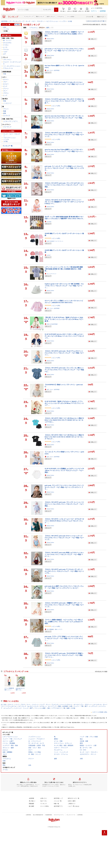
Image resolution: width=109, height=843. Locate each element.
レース (5, 47)
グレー (5, 91)
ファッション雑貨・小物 (42, 708)
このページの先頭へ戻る (99, 712)
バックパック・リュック (21, 708)
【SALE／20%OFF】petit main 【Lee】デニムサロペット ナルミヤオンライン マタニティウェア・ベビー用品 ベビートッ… (64, 353)
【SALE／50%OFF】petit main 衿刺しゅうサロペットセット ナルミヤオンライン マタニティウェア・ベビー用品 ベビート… (64, 554)
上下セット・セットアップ (48, 706)
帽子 (31, 708)
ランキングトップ (28, 16)
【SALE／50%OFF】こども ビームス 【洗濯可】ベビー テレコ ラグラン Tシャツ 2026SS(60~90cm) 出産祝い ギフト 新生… (64, 33)
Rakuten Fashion (50, 38)
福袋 (68, 708)
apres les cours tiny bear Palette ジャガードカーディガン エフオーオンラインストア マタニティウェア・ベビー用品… (64, 117)
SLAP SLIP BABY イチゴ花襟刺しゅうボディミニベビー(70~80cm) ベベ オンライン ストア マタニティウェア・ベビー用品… (64, 470)
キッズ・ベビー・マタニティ (35, 21)
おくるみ (3, 704)
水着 (70, 706)
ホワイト (6, 79)
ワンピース (55, 704)
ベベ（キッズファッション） (12, 66)
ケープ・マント (45, 704)
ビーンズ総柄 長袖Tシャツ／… (9, 689)
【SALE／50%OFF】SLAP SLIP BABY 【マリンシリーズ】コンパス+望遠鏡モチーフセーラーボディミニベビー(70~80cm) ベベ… (64, 201)
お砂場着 (65, 706)
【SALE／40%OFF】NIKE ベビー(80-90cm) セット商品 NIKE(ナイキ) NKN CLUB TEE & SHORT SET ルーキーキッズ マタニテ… (64, 437)
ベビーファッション (52, 21)
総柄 (4, 113)
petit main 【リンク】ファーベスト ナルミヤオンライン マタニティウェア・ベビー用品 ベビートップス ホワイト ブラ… (64, 487)
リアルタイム (60, 16)
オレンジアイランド (51, 273)
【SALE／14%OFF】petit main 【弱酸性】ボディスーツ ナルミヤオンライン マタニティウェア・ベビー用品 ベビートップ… (64, 604)
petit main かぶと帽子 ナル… (20, 689)
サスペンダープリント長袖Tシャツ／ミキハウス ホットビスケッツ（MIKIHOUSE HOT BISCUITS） (64, 301)
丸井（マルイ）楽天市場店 (53, 70)
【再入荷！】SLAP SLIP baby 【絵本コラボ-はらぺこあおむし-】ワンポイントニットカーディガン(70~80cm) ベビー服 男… (64, 319)
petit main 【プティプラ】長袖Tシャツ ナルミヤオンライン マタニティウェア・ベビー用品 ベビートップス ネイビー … (64, 638)
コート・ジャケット (32, 704)
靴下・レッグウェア (91, 706)
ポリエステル (7, 43)
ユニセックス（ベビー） (10, 121)
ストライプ (6, 115)
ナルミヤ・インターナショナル (12, 63)
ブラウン (6, 93)
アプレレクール (8, 68)
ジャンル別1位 (70, 16)
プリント (6, 109)
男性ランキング (40, 16)
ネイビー (6, 84)
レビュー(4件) (56, 238)
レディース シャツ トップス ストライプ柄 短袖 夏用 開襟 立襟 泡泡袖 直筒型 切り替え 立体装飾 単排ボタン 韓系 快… (64, 269)
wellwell (48, 255)
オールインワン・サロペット (83, 704)
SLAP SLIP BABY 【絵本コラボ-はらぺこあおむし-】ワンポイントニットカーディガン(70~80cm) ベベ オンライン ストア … (64, 403)
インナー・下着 (78, 706)
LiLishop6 (49, 221)
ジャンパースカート (66, 704)
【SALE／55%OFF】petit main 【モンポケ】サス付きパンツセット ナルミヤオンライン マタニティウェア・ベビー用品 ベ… (64, 101)
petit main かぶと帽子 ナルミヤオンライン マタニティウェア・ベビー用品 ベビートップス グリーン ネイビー (64, 587)
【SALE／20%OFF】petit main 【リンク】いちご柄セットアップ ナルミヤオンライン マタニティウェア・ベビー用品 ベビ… (64, 369)
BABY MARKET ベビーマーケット (55, 241)
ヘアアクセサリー (56, 708)
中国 (4, 74)
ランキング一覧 (7, 146)
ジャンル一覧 (89, 16)
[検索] (56, 10)
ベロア (5, 52)
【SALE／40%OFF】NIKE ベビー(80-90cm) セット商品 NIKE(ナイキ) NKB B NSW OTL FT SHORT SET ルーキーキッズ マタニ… (64, 420)
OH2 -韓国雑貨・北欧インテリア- (54, 629)
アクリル (6, 49)
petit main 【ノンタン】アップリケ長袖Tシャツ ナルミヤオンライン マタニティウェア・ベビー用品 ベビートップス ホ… (64, 168)
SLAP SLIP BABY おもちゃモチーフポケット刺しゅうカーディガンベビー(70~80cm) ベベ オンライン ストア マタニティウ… (64, 336)
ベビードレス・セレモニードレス (28, 706)
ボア (4, 54)
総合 (4, 27)
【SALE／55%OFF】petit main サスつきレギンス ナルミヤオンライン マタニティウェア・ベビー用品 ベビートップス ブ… (64, 84)
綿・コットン (7, 40)
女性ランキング (51, 16)
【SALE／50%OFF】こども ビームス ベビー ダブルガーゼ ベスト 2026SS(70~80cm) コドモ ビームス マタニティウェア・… (64, 520)
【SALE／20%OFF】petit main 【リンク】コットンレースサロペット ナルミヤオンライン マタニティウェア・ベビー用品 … (64, 504)
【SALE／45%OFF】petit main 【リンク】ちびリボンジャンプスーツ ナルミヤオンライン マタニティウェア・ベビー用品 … (64, 185)
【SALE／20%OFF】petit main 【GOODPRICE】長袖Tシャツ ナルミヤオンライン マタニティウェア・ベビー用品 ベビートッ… (64, 655)
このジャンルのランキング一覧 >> (96, 21)
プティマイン (7, 59)
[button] (69, 10)
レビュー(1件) (56, 106)
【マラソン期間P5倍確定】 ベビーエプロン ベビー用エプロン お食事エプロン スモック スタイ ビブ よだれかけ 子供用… (64, 621)
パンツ (17, 704)
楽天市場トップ (6, 21)
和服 (59, 706)
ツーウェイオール (10, 706)
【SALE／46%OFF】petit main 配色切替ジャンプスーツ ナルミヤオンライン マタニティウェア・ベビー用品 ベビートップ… (64, 134)
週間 (47, 27)
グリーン (6, 88)
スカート (10, 704)
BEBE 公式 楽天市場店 (52, 324)
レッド (5, 95)
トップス (63, 21)
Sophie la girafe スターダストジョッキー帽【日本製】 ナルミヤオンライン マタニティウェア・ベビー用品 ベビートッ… (64, 285)
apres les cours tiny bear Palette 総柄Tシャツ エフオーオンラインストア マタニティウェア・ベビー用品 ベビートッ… (64, 150)
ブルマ (23, 704)
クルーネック (7, 127)
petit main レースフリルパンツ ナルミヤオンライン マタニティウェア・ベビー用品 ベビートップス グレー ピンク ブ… (64, 50)
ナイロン (6, 45)
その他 (70, 21)
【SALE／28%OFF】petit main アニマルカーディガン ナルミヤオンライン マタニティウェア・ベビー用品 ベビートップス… (64, 571)
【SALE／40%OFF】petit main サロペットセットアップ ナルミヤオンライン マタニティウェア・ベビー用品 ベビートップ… (64, 537)
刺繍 (4, 111)
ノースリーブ (7, 103)
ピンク (5, 86)
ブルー (5, 81)
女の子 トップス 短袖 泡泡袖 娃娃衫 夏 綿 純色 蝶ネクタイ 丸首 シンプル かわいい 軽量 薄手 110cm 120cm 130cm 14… (64, 217)
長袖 (4, 101)
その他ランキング (31, 24)
